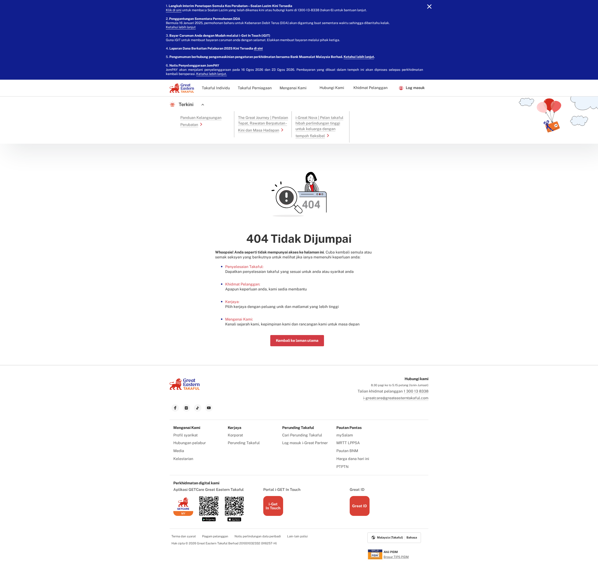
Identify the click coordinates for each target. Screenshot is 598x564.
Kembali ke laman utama (297, 340)
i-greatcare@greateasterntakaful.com (395, 398)
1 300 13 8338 (416, 391)
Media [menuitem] (178, 451)
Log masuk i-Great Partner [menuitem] (305, 443)
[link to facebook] (175, 408)
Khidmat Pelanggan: (242, 284)
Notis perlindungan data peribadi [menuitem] (258, 536)
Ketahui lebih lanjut (181, 27)
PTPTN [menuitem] (342, 466)
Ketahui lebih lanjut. (211, 74)
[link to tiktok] (197, 408)
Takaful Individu (216, 88)
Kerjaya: (232, 302)
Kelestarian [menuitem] (183, 459)
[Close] (429, 6)
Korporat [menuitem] (235, 435)
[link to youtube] (209, 408)
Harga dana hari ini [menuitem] (352, 459)
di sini (258, 48)
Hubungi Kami (332, 88)
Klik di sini (174, 10)
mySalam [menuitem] (344, 435)
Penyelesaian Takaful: (244, 266)
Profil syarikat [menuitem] (185, 435)
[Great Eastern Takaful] (182, 88)
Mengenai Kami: (239, 319)
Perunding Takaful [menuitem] (244, 443)
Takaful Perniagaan (255, 88)
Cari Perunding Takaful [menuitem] (302, 435)
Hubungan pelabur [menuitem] (189, 443)
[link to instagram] (186, 408)
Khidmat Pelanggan (370, 88)
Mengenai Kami (293, 88)
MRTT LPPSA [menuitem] (348, 443)
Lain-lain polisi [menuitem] (297, 536)
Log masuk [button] (415, 88)
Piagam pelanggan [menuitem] (215, 536)
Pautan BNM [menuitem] (347, 451)
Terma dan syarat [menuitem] (183, 536)
